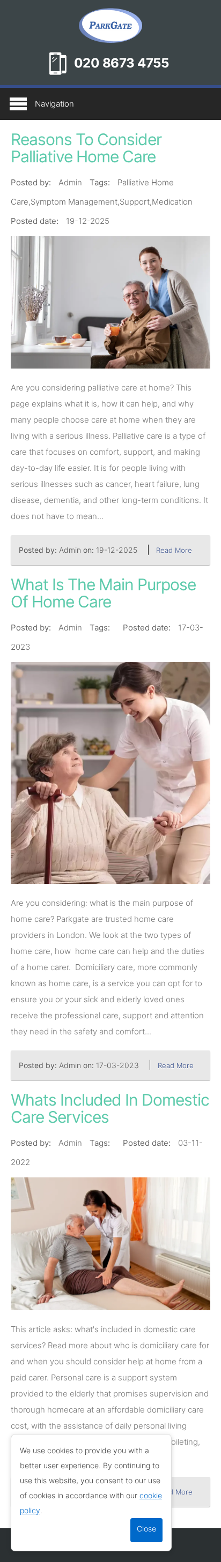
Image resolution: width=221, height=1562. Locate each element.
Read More (174, 550)
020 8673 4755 (121, 63)
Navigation (54, 104)
